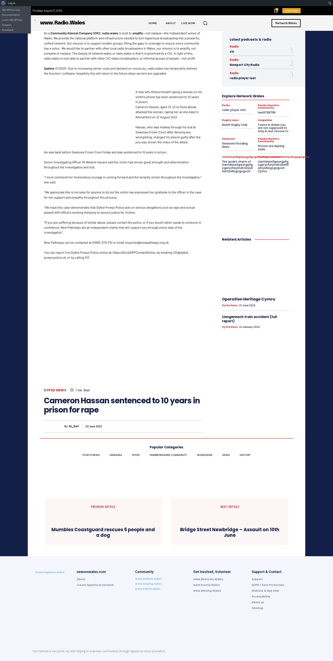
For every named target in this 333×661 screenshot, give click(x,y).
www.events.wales (148, 589)
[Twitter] (171, 426)
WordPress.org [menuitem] (11, 9)
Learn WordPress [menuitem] (12, 19)
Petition (271, 104)
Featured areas (269, 157)
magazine (242, 97)
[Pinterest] (180, 426)
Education (238, 72)
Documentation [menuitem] (11, 14)
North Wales (230, 100)
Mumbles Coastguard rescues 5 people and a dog (103, 532)
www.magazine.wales (50, 572)
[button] (205, 23)
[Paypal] (281, 651)
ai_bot (74, 426)
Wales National (241, 117)
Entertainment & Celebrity (262, 72)
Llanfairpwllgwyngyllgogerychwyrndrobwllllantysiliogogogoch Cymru (273, 166)
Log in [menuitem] (11, 3)
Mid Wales (257, 97)
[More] (198, 426)
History (260, 86)
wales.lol (260, 117)
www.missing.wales (148, 584)
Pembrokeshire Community (274, 100)
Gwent (266, 79)
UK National (260, 114)
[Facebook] (162, 426)
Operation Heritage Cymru (248, 299)
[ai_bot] (54, 426)
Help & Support (242, 86)
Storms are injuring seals (271, 147)
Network (273, 97)
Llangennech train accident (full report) (249, 319)
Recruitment (263, 107)
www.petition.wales (148, 578)
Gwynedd (237, 83)
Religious (240, 110)
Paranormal (247, 100)
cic (232, 51)
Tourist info (243, 114)
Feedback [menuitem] (7, 29)
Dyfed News (55, 390)
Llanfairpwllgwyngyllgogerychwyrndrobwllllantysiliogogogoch (255, 93)
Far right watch (245, 76)
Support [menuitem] (7, 24)
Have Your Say (269, 83)
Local (229, 97)
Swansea (227, 114)
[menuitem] (3, 3)
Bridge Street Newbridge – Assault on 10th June (229, 532)
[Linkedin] (265, 651)
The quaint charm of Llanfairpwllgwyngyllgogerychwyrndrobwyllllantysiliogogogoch (237, 166)
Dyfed (268, 69)
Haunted (252, 83)
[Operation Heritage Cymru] (255, 269)
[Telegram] (289, 651)
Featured (263, 76)
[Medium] (273, 651)
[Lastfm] (257, 651)
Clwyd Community (266, 65)
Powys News (232, 107)
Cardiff (266, 62)
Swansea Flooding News (235, 145)
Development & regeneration (244, 69)
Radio (234, 46)
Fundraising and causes (245, 79)
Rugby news (271, 110)
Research (255, 110)
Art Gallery (251, 62)
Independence (260, 90)
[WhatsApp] (189, 426)
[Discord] (249, 651)
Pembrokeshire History (249, 104)
